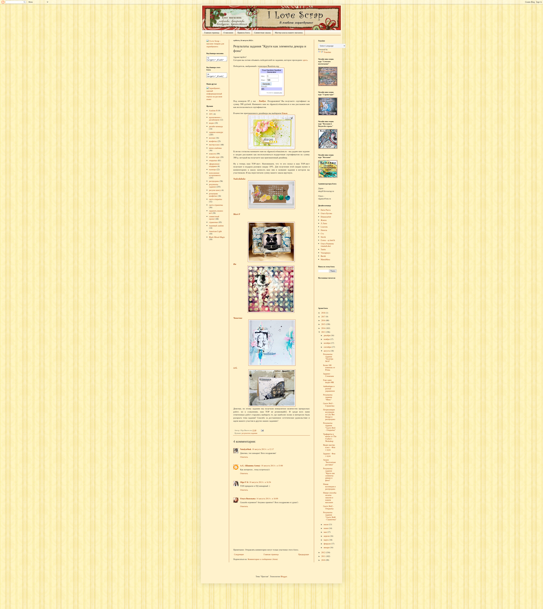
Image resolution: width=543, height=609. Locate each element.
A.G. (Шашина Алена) (250, 465)
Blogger (284, 576)
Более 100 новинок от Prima (329, 367)
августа (327, 350)
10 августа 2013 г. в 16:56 (260, 482)
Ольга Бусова (326, 213)
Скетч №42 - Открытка (328, 507)
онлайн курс (214, 157)
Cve (322, 233)
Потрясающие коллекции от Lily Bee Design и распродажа (329, 414)
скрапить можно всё (216, 212)
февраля (327, 543)
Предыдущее (303, 554)
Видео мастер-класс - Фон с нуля (329, 447)
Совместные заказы (262, 32)
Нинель (324, 230)
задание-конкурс (216, 132)
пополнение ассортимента (214, 174)
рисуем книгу (215, 190)
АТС (211, 114)
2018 (323, 312)
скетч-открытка (215, 199)
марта (326, 539)
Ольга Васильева (248, 498)
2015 (323, 324)
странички (213, 222)
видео (211, 123)
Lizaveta (324, 226)
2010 (323, 560)
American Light (215, 231)
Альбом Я (213, 110)
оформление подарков (214, 165)
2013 (323, 332)
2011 (323, 556)
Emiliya (262, 101)
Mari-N (236, 214)
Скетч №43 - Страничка (328, 404)
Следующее (239, 554)
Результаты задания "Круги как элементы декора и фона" (329, 474)
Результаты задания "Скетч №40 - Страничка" (329, 516)
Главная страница (211, 32)
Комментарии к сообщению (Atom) (263, 559)
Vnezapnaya (325, 252)
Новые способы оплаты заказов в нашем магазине (329, 497)
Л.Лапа (324, 223)
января (327, 547)
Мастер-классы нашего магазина (289, 32)
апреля (327, 536)
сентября (328, 347)
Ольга (284, 113)
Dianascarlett (326, 216)
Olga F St (244, 482)
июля (326, 524)
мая (325, 532)
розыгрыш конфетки (213, 194)
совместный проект (214, 217)
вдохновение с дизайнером (215, 118)
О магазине (228, 32)
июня (326, 528)
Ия (234, 264)
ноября (327, 339)
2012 (323, 552)
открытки (213, 160)
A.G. (235, 367)
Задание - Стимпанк (328, 374)
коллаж (212, 137)
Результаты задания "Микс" (327, 397)
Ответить (244, 457)
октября (327, 343)
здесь (305, 60)
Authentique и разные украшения (329, 388)
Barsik (323, 256)
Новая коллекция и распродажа (329, 486)
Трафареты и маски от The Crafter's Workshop (329, 437)
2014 (323, 328)
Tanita (323, 249)
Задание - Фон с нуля (329, 454)
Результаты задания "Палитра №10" (328, 358)
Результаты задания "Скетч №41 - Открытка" (329, 426)
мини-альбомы (215, 148)
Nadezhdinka (239, 178)
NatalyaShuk (245, 449)
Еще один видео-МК (328, 381)
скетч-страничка (216, 205)
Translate (327, 52)
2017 (323, 316)
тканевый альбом (216, 225)
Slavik (323, 237)
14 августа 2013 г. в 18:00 (267, 498)
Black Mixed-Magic (217, 237)
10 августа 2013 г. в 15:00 (272, 465)
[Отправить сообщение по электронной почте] (262, 430)
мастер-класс (214, 144)
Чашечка (237, 317)
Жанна (324, 220)
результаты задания (249, 433)
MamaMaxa (325, 259)
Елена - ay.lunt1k (328, 240)
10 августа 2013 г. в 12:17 (263, 449)
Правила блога (243, 32)
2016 (323, 320)
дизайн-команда (216, 126)
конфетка (213, 141)
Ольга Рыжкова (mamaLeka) (327, 244)
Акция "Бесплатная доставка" (329, 462)
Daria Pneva (325, 210)
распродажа (214, 181)
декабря (327, 335)
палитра (212, 169)
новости (212, 153)
